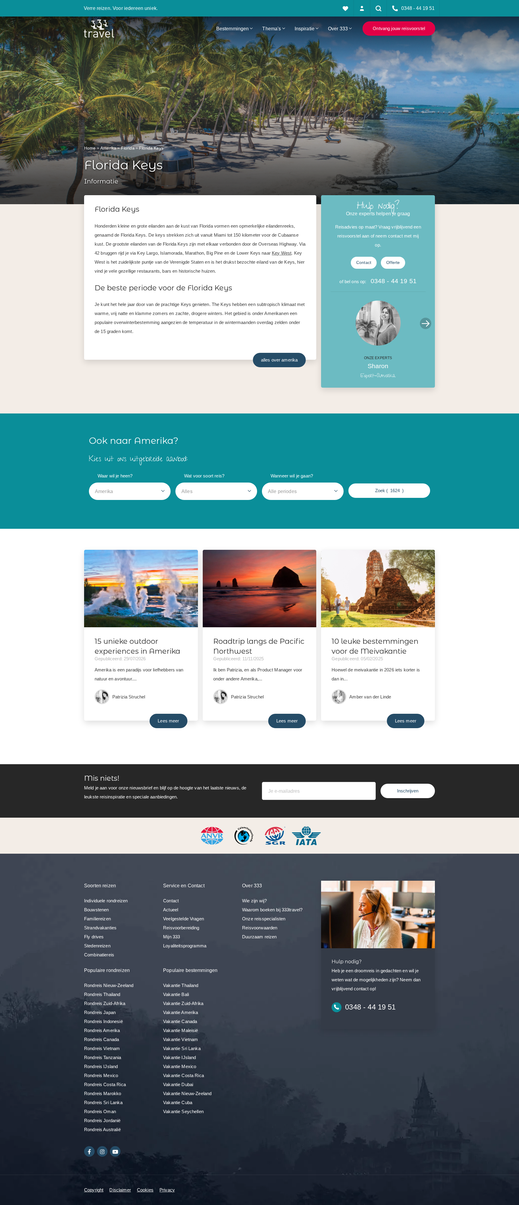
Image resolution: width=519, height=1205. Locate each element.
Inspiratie (305, 28)
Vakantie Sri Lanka (182, 1048)
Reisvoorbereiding (181, 927)
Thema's (271, 28)
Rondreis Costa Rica (105, 1084)
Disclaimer (120, 1189)
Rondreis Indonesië (103, 1021)
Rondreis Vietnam (102, 1048)
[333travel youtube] (115, 1151)
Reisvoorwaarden (259, 927)
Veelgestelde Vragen (183, 918)
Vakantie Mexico (179, 1066)
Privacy (167, 1189)
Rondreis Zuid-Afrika (104, 1003)
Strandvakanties (100, 927)
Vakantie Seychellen (183, 1111)
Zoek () (389, 490)
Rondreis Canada (101, 1039)
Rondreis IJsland (101, 1066)
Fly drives (94, 936)
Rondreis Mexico (101, 1075)
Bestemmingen (232, 28)
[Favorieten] (345, 8)
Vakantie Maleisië (180, 1030)
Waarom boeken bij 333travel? (272, 909)
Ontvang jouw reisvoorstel (399, 28)
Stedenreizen (97, 945)
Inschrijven (407, 790)
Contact (363, 262)
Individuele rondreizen (106, 900)
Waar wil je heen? (115, 475)
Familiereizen (97, 918)
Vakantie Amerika (180, 1012)
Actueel (170, 909)
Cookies (145, 1189)
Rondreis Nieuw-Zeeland (108, 985)
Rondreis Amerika (102, 1030)
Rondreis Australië (102, 1129)
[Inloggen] (362, 8)
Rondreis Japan (100, 1012)
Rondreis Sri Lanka (103, 1102)
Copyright (93, 1189)
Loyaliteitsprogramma (184, 945)
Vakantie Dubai (178, 1084)
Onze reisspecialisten (263, 918)
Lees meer (168, 720)
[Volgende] (425, 323)
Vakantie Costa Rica (183, 1075)
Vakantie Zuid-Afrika (183, 1003)
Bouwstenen (96, 909)
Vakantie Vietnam (180, 1039)
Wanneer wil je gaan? (292, 475)
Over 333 (338, 28)
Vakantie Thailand (181, 985)
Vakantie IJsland (179, 1057)
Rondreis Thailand (102, 994)
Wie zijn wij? (254, 900)
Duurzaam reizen (259, 936)
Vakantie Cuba (177, 1102)
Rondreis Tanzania (102, 1057)
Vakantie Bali (176, 994)
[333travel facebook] (89, 1151)
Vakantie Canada (180, 1021)
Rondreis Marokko (102, 1093)
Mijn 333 (171, 936)
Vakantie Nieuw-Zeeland (187, 1093)
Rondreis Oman (100, 1111)
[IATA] (306, 835)
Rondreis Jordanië (102, 1120)
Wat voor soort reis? (204, 475)
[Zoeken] (378, 8)
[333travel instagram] (102, 1151)
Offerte (393, 262)
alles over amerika (279, 359)
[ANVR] (213, 835)
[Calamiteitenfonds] (244, 835)
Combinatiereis (99, 954)
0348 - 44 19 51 (394, 280)
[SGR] (275, 835)
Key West (281, 253)
